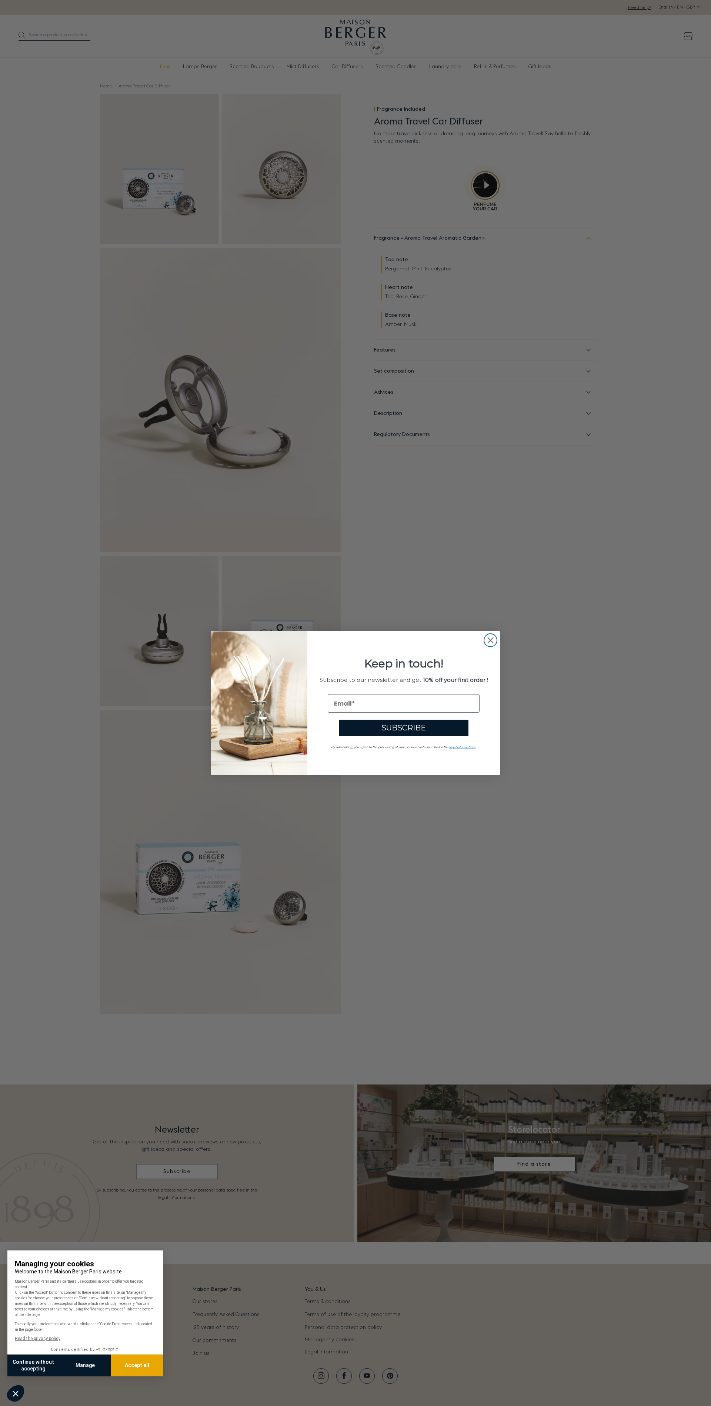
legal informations (462, 747)
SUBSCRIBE (403, 727)
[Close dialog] (490, 640)
